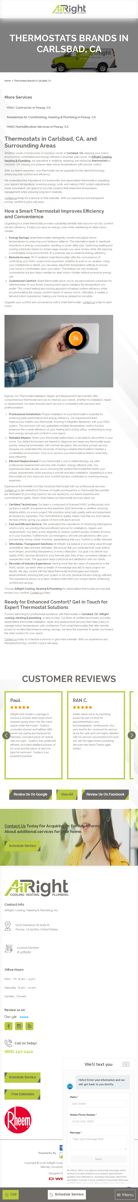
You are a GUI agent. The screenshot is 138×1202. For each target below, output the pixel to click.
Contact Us (15, 826)
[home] (69, 9)
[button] (125, 1195)
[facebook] (8, 1026)
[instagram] (19, 1026)
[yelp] (29, 1026)
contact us (89, 302)
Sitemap (45, 1166)
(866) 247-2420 (18, 1051)
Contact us (10, 198)
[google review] (15, 1017)
